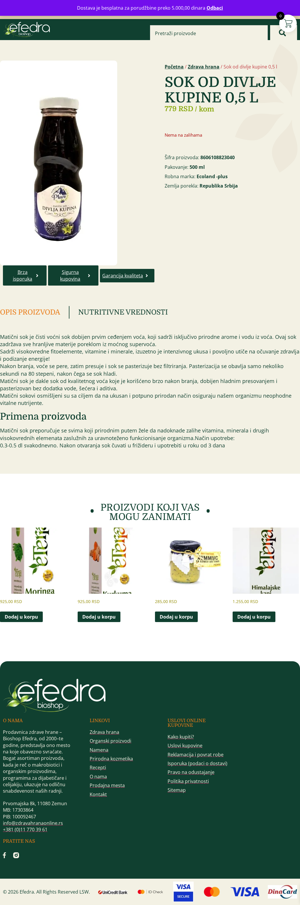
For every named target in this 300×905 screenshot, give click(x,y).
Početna (174, 66)
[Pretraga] (283, 32)
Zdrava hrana (203, 66)
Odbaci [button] (215, 8)
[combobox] (209, 33)
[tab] (34, 312)
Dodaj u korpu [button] (21, 617)
